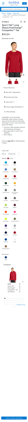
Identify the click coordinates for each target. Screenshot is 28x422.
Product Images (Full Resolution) (14, 107)
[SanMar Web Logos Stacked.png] (14, 3)
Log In (24, 3)
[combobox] (14, 154)
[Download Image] (23, 74)
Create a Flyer (9, 102)
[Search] (25, 9)
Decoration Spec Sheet (12, 97)
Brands (9, 13)
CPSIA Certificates (10, 111)
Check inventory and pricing (14, 418)
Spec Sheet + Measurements (13, 92)
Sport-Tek (16, 13)
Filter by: (4, 154)
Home (3, 13)
